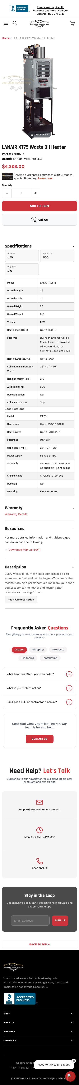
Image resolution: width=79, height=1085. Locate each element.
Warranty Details (16, 514)
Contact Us (39, 739)
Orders (19, 649)
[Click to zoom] (39, 91)
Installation (50, 658)
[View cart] (72, 23)
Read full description (21, 599)
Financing (27, 658)
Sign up (60, 921)
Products (58, 649)
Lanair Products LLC (27, 159)
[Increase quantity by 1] (35, 193)
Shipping (38, 649)
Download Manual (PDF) (24, 549)
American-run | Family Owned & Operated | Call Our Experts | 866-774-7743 (50, 10)
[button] (70, 1076)
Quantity (7, 185)
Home (6, 38)
